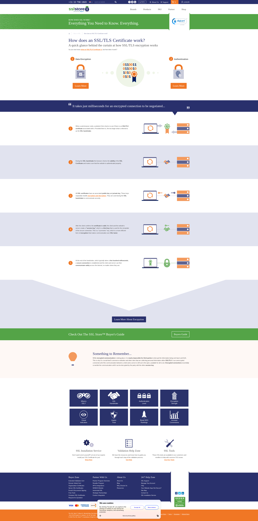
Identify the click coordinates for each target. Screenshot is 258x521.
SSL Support (145, 481)
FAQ (142, 485)
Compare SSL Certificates (77, 495)
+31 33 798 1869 (78, 2)
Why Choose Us (122, 485)
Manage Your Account (148, 483)
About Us (155, 2)
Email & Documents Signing (77, 490)
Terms (170, 514)
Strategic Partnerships (100, 493)
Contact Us (144, 493)
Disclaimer (177, 514)
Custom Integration (99, 495)
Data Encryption (83, 59)
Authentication (181, 59)
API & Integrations (98, 485)
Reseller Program (98, 483)
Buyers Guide (180, 334)
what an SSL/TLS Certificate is (91, 49)
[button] (186, 482)
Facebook (129, 2)
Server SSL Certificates (76, 488)
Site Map (144, 490)
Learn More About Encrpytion (129, 319)
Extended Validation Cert (76, 481)
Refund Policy (185, 514)
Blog (143, 2)
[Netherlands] (91, 2)
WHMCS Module (98, 488)
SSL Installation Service (148, 495)
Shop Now (88, 460)
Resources (120, 488)
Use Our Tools (169, 460)
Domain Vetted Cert (75, 483)
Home (69, 33)
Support (165, 2)
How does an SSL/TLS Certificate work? (96, 33)
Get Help (129, 460)
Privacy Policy (162, 514)
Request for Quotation (76, 497)
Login (186, 2)
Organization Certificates (76, 485)
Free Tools (72, 493)
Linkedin (135, 2)
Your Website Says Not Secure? (151, 488)
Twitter (132, 2)
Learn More (80, 86)
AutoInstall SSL (97, 490)
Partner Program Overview (101, 481)
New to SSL (77, 33)
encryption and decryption (97, 196)
